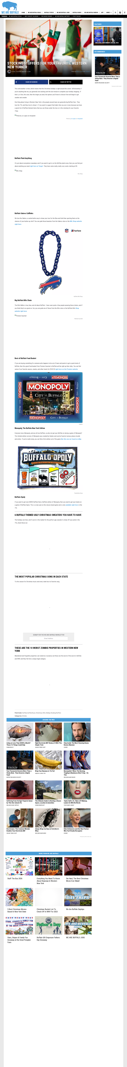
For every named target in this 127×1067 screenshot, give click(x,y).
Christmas (39, 713)
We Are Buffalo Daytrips (62, 16)
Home (23, 12)
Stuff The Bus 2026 (14, 878)
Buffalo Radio (77, 12)
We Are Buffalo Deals (34, 12)
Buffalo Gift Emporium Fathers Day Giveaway (48, 938)
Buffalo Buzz (31, 713)
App (102, 12)
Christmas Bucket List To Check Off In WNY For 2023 (47, 910)
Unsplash (87, 71)
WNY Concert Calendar (31, 16)
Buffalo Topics (49, 12)
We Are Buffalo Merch (91, 12)
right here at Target (36, 166)
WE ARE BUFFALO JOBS (63, 12)
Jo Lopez (73, 118)
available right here (72, 505)
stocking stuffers (56, 713)
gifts (43, 713)
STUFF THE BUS (77, 16)
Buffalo (24, 713)
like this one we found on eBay (71, 439)
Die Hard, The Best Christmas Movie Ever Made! (77, 879)
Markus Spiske (79, 71)
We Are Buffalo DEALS (15, 16)
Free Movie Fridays (46, 16)
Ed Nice (13, 71)
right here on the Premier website (66, 369)
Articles (24, 716)
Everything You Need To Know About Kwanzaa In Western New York (48, 880)
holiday (48, 713)
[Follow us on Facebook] (124, 12)
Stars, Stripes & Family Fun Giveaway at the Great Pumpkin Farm (19, 939)
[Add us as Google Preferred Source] (120, 12)
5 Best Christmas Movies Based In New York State (16, 910)
